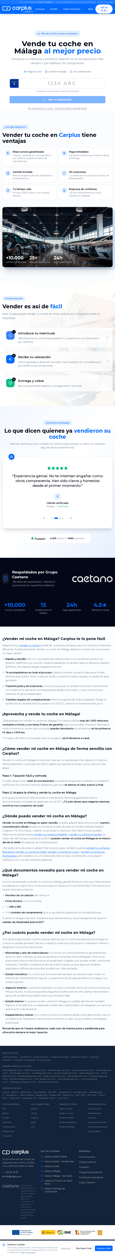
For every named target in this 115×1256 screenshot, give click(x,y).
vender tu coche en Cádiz (31, 852)
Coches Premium (41, 1057)
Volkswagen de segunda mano (23, 1082)
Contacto (92, 1118)
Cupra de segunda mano (83, 1070)
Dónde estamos (94, 1113)
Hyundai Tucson (80, 1092)
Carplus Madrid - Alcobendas (59, 1161)
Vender (54, 9)
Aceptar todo (104, 1248)
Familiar (6, 1118)
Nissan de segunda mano (54, 1076)
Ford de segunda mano (42, 1073)
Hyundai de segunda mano (65, 1073)
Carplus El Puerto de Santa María (58, 1182)
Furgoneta (7, 1136)
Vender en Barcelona (68, 1122)
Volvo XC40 (63, 1098)
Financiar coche (44, 1060)
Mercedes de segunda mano (29, 1076)
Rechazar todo (84, 1248)
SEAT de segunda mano (45, 1079)
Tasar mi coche (65, 1109)
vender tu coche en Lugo (63, 852)
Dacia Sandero (40, 1092)
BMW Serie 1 (26, 1092)
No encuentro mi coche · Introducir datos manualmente (57, 108)
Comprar (40, 9)
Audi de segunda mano (12, 1070)
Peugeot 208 (41, 1095)
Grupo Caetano (94, 1131)
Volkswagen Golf (29, 1098)
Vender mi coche (66, 1113)
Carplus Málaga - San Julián (58, 1176)
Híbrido (34, 1113)
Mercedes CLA (12, 1095)
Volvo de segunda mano (48, 1082)
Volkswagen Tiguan (47, 1098)
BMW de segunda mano (35, 1070)
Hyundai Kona (65, 1092)
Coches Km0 (25, 1057)
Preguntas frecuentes (97, 1122)
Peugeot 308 (55, 1095)
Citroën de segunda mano (59, 1070)
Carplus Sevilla (51, 1166)
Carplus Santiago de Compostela (54, 1190)
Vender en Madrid (66, 1118)
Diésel (33, 1122)
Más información (28, 1252)
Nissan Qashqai (26, 1095)
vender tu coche (29, 645)
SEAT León (92, 1095)
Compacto (7, 1122)
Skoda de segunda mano (68, 1079)
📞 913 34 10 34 (10, 1172)
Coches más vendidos (60, 1057)
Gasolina (34, 1118)
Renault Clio (68, 1095)
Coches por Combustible (24, 1060)
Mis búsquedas (106, 2)
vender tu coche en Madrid (50, 834)
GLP (33, 1127)
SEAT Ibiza (80, 1095)
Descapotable (8, 1131)
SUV (4, 1109)
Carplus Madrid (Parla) (55, 1156)
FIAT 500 (52, 1092)
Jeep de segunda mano (89, 1073)
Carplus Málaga (52, 1171)
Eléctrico (34, 1109)
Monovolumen (8, 1127)
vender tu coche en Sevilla (85, 834)
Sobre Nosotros (71, 9)
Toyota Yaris (15, 1098)
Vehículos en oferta (79, 1057)
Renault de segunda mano (21, 1079)
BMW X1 (15, 1092)
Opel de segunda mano (77, 1076)
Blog (90, 9)
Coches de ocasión (10, 1057)
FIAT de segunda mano (20, 1073)
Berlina (5, 1113)
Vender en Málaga (67, 1127)
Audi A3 (5, 1092)
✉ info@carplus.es (11, 1176)
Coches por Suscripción (98, 1127)
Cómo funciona (94, 1109)
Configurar (66, 1248)
